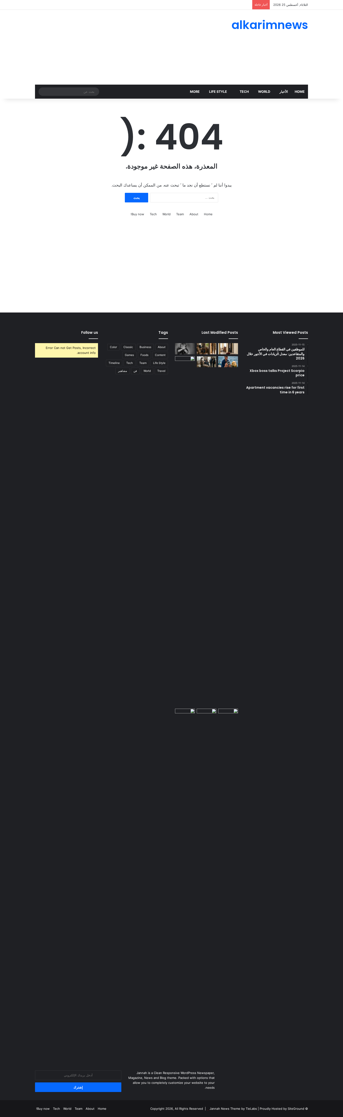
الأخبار (284, 91)
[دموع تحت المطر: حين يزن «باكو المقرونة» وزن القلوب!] (185, 531)
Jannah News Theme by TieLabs (233, 1108)
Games (129, 355)
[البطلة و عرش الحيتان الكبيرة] (228, 361)
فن (135, 371)
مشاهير (122, 371)
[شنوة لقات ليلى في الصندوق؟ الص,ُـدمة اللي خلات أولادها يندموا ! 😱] (228, 714)
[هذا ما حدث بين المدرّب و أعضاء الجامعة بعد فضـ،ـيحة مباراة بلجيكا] (185, 884)
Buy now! (137, 214)
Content (160, 355)
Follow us (89, 332)
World (264, 91)
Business (145, 347)
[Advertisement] (125, 47)
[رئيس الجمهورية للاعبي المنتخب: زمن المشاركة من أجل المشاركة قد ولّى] (207, 714)
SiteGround (296, 1108)
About (193, 214)
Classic (128, 347)
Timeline (114, 363)
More (195, 91)
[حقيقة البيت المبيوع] (228, 348)
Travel (161, 371)
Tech (244, 91)
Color (113, 347)
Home (300, 91)
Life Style (218, 91)
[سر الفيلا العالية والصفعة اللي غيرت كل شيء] (207, 348)
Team (180, 214)
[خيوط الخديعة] (185, 348)
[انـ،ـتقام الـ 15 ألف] (207, 361)
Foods (144, 355)
